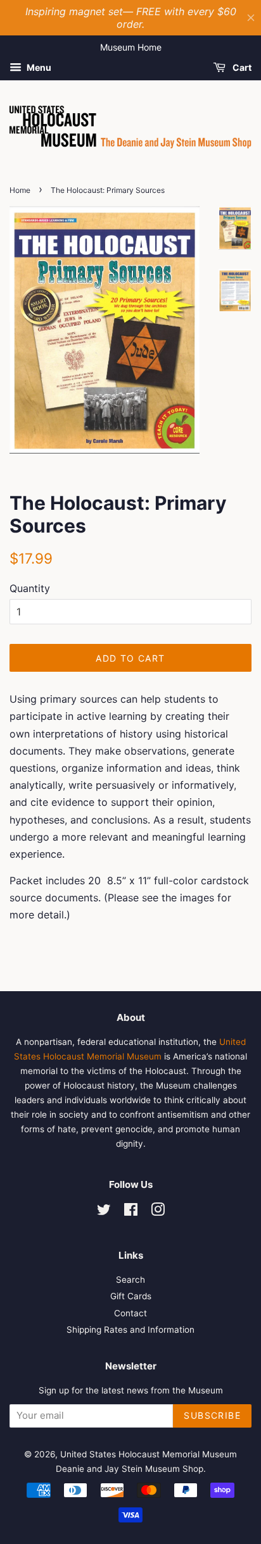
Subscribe (212, 1415)
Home (20, 190)
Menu (38, 67)
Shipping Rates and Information (130, 1330)
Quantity (30, 588)
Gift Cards (130, 1296)
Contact (130, 1313)
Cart (241, 67)
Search (130, 1280)
